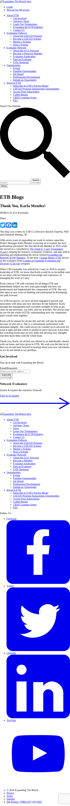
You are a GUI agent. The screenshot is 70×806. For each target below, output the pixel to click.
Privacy (10, 793)
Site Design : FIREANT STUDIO (24, 801)
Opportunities (14, 65)
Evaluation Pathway (17, 33)
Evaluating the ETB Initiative (28, 27)
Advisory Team (21, 21)
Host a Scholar (20, 44)
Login (10, 7)
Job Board (18, 74)
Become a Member (23, 460)
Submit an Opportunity (25, 80)
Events (16, 68)
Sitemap (11, 799)
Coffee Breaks (20, 94)
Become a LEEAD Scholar (27, 39)
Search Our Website (10, 106)
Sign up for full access (18, 9)
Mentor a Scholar (22, 41)
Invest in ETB (14, 83)
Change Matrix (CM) (50, 257)
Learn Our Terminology (25, 24)
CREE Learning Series (25, 97)
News (16, 428)
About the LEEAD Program (27, 36)
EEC (15, 100)
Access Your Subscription (26, 91)
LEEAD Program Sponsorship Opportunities (36, 88)
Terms (10, 796)
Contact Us (19, 30)
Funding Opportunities (24, 71)
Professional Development (26, 77)
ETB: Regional (21, 62)
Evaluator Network (16, 47)
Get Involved (20, 18)
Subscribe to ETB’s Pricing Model (30, 85)
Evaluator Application (24, 56)
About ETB (13, 15)
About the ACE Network (26, 50)
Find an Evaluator (22, 59)
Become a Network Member (27, 53)
